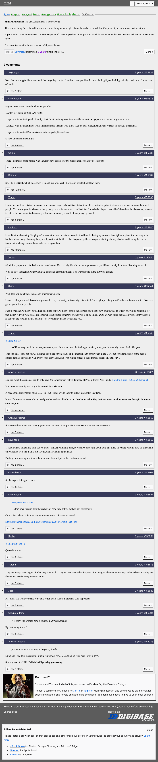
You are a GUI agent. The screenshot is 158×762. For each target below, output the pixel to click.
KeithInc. (13, 175)
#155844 (18, 340)
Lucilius (12, 227)
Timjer (11, 197)
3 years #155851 (144, 372)
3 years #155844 (144, 286)
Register (88, 690)
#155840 (20, 543)
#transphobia (64, 14)
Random (72, 706)
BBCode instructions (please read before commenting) (123, 706)
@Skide (9, 340)
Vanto (11, 257)
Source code (10, 711)
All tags (26, 706)
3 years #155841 (144, 257)
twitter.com (88, 14)
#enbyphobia (49, 14)
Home (7, 706)
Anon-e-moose (16, 372)
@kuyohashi (18, 502)
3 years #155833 (144, 98)
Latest (15, 706)
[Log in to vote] (9, 51)
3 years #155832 (144, 72)
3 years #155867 (144, 494)
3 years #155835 (144, 152)
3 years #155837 (144, 175)
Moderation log (57, 706)
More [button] (148, 51)
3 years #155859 (144, 417)
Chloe (11, 152)
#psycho (15, 14)
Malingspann (15, 98)
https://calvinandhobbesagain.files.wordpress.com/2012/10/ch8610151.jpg (41, 521)
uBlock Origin (17, 746)
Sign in (76, 690)
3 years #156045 (144, 641)
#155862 (28, 502)
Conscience (14, 472)
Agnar (7, 14)
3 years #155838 (144, 197)
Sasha (11, 536)
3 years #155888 (144, 590)
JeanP (11, 590)
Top (82, 706)
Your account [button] (144, 3)
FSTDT (7, 3)
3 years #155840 (144, 227)
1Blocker (14, 750)
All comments (39, 706)
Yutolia (12, 564)
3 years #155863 (144, 472)
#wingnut (27, 14)
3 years (42, 51)
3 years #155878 (144, 564)
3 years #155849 (144, 333)
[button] (132, 3)
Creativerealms (16, 417)
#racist (36, 14)
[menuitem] (144, 3)
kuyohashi (13, 439)
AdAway (14, 754)
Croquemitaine (16, 612)
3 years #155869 (144, 536)
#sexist (76, 14)
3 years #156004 (144, 612)
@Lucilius (10, 543)
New (88, 706)
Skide (11, 286)
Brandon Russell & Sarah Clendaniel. (130, 379)
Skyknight (20, 51)
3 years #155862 (144, 439)
